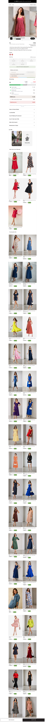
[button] (20, 5)
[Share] (31, 4)
